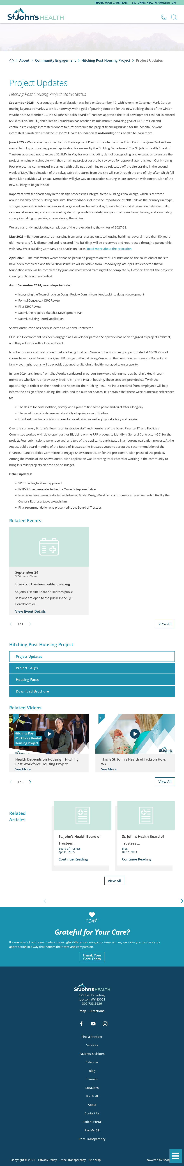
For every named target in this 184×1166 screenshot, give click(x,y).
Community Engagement (55, 60)
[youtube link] (93, 1024)
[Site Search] (174, 17)
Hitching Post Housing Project (105, 60)
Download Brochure (32, 691)
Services (92, 1045)
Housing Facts (27, 679)
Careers (92, 1079)
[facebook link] (81, 1024)
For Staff (92, 1096)
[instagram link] (105, 1024)
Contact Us (92, 1113)
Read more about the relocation (109, 249)
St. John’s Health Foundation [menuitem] (154, 2)
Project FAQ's (27, 668)
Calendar (92, 1062)
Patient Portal (92, 1122)
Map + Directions (92, 1011)
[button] (175, 1156)
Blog (92, 1071)
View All (164, 624)
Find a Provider (92, 1037)
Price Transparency (92, 1139)
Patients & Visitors (92, 1054)
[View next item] (30, 781)
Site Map (95, 1160)
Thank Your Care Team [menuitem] (111, 2)
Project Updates (29, 656)
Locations (92, 1088)
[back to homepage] (11, 60)
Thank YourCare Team (92, 957)
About (24, 60)
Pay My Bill (92, 1130)
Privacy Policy (47, 1160)
